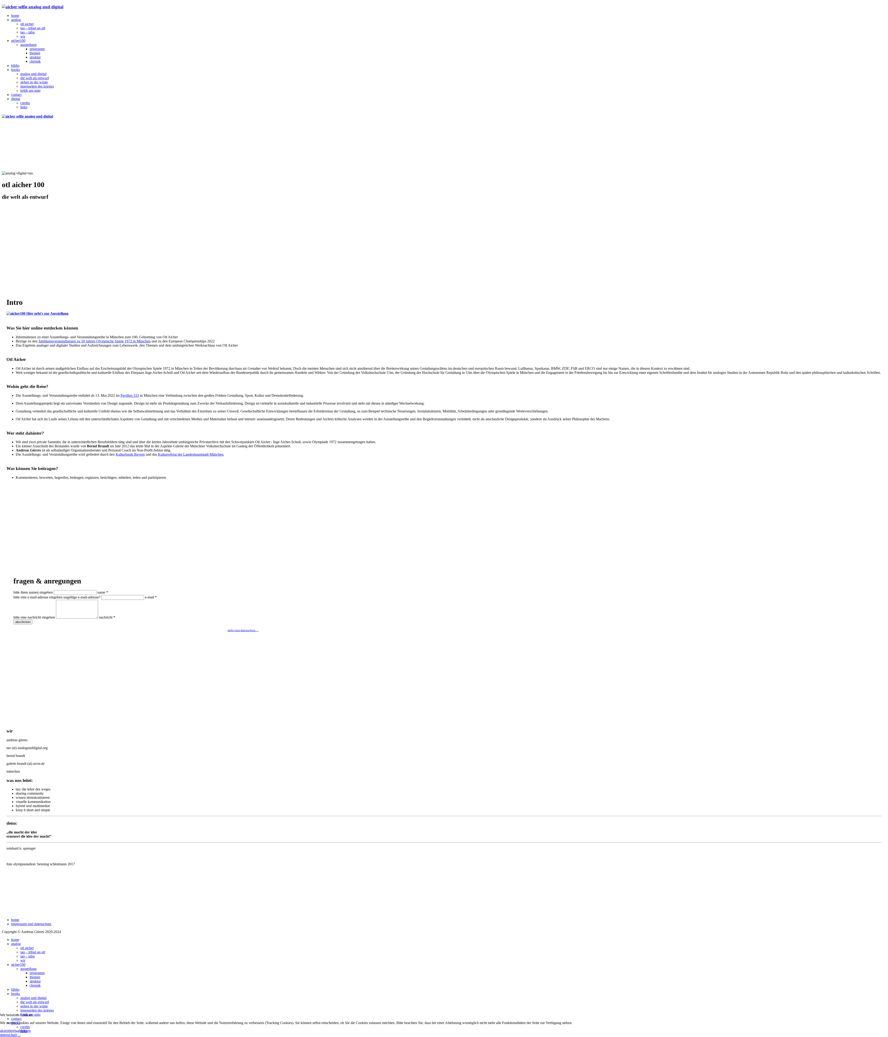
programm (37, 49)
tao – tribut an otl (32, 28)
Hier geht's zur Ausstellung (46, 313)
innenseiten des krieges (37, 86)
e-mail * (151, 597)
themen (35, 53)
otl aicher (27, 24)
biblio (15, 65)
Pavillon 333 (129, 395)
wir (22, 36)
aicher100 (18, 41)
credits (25, 103)
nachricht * (107, 617)
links (23, 107)
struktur (35, 57)
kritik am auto (30, 90)
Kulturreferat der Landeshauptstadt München (190, 454)
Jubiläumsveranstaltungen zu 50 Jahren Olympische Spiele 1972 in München (94, 341)
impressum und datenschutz (31, 924)
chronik (35, 61)
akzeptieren (8, 1031)
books (15, 70)
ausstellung (28, 45)
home (15, 16)
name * (102, 592)
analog (16, 20)
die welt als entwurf (34, 78)
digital (15, 99)
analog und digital (33, 74)
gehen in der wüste (34, 82)
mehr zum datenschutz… (243, 630)
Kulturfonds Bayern (130, 454)
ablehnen (24, 1031)
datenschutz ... (10, 1035)
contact (16, 95)
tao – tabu (27, 32)
